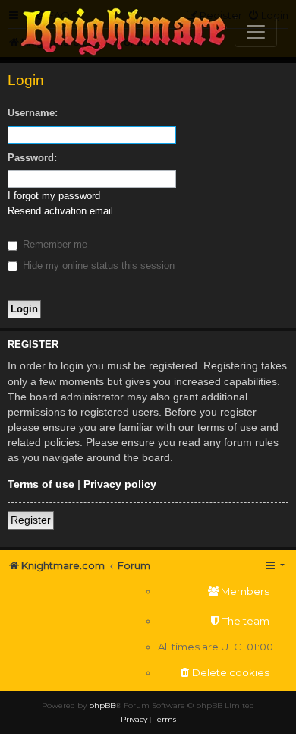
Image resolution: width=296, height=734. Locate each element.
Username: (33, 113)
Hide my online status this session (97, 265)
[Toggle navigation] (256, 32)
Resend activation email (60, 211)
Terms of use (41, 484)
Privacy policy (119, 484)
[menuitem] (215, 591)
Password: (32, 157)
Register (31, 520)
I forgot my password (54, 195)
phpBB (102, 705)
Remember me (53, 244)
